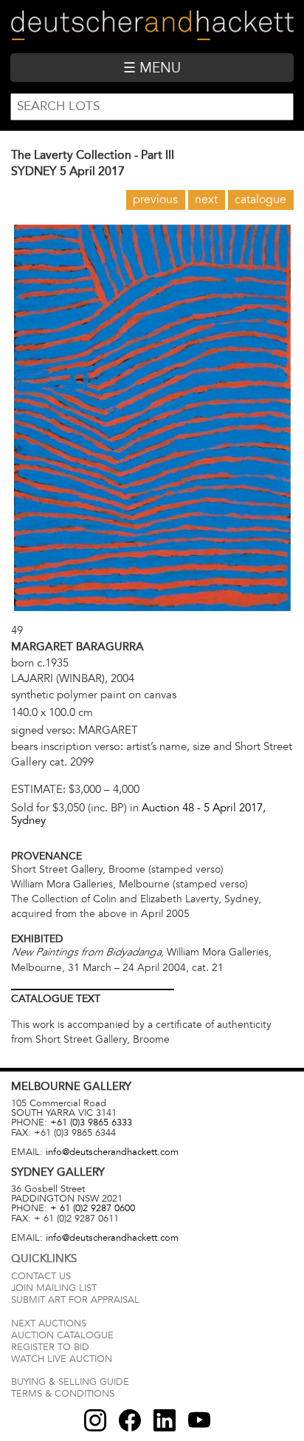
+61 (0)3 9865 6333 (91, 1122)
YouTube (199, 1420)
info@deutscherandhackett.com (112, 1152)
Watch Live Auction (61, 1359)
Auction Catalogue (62, 1335)
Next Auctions (48, 1323)
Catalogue (260, 199)
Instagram (95, 1420)
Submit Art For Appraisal (75, 1300)
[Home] (151, 26)
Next (206, 199)
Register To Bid (50, 1347)
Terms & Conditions (62, 1394)
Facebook (130, 1420)
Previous (155, 199)
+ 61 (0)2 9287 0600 (92, 1208)
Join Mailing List (54, 1288)
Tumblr (164, 1420)
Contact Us (41, 1276)
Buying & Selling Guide (70, 1382)
